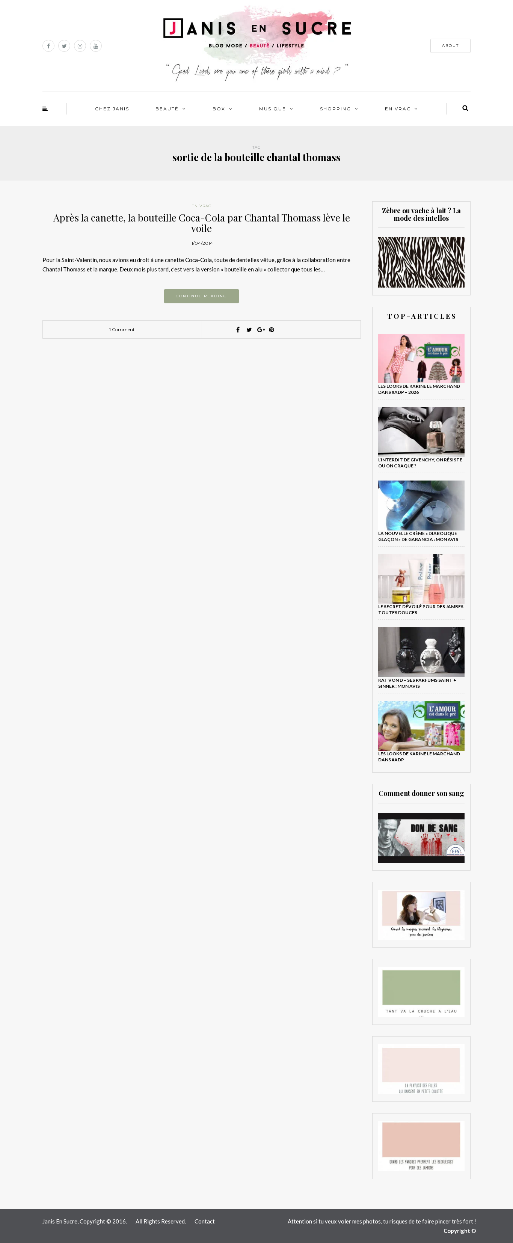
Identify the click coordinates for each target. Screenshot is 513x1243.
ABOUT (450, 45)
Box (219, 108)
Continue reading (201, 296)
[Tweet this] (249, 330)
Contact (205, 1221)
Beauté (167, 108)
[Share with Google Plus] (260, 330)
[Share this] (238, 330)
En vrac (398, 108)
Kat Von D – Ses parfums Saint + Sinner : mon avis (417, 683)
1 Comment (122, 329)
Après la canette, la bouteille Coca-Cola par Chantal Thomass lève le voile (201, 223)
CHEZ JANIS (112, 108)
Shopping (335, 108)
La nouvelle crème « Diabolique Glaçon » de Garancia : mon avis (418, 536)
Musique (272, 108)
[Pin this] (272, 330)
